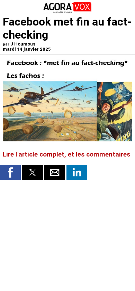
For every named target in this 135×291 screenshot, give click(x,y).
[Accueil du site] (67, 12)
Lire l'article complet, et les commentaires (66, 154)
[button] (10, 172)
